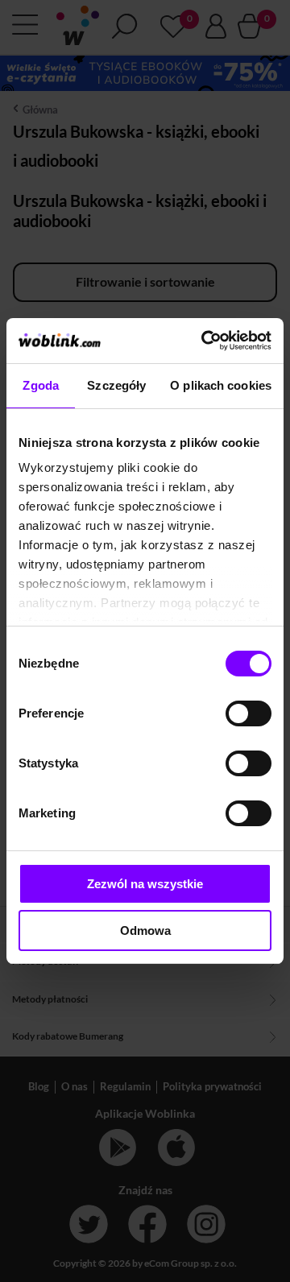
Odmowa (145, 930)
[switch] (248, 713)
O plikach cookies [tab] (220, 385)
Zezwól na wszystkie (145, 884)
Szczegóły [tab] (116, 385)
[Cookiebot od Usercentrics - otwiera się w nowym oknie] (204, 340)
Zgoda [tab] (41, 385)
